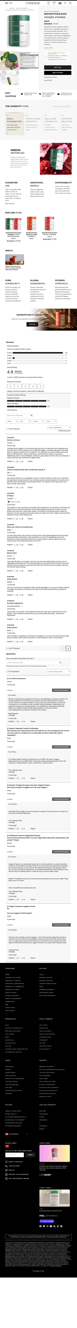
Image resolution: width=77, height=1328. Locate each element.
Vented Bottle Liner (13, 1090)
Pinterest (43, 1126)
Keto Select (10, 1010)
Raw (6, 1004)
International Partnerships (16, 1049)
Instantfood (10, 1043)
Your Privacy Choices (13, 1123)
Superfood (9, 1001)
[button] (9, 3)
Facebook (43, 1120)
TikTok (41, 1117)
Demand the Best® (46, 1066)
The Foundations (12, 1084)
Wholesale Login (46, 992)
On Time (42, 1043)
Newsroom (43, 1028)
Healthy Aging (11, 992)
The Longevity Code (47, 1081)
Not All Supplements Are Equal (52, 1069)
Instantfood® (21, 8)
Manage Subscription (48, 983)
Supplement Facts (50, 77)
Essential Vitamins (13, 980)
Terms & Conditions (13, 1111)
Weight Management (13, 998)
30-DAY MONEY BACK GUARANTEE (30, 94)
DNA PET (8, 1046)
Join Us (48, 3)
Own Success (10, 1075)
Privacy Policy (11, 1114)
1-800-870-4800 (14, 1165)
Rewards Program (46, 989)
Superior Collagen (13, 977)
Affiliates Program (47, 995)
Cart (41, 986)
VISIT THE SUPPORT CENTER (19, 1178)
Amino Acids (10, 1007)
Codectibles (10, 1072)
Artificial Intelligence (14, 1078)
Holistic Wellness (47, 1072)
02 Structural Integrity (49, 1087)
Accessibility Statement (15, 1120)
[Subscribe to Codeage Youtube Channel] (7, 1147)
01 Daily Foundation (47, 1084)
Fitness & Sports (12, 995)
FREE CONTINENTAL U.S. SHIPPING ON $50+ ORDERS (48, 95)
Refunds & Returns (12, 1031)
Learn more (48, 48)
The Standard (44, 1075)
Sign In (54, 3)
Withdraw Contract (13, 1126)
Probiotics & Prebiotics (14, 986)
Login (41, 974)
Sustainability (45, 1049)
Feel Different (45, 1031)
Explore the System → (63, 106)
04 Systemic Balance (47, 1093)
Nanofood (9, 1040)
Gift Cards (9, 1034)
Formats (8, 1093)
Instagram (43, 1114)
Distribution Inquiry (13, 1052)
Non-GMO (8, 1087)
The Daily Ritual (11, 1081)
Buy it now (58, 73)
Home (12, 8)
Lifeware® (43, 1040)
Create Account (45, 977)
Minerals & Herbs (12, 989)
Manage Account (46, 980)
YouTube (42, 1111)
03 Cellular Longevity (48, 1090)
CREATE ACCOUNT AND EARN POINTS (67, 94)
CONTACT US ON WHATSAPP (19, 1174)
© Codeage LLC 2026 (38, 1271)
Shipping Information (13, 1028)
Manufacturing (45, 1046)
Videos (8, 1069)
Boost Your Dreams (47, 1034)
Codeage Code (45, 1037)
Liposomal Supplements (14, 983)
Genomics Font (45, 1096)
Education (9, 1066)
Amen (7, 1037)
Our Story (43, 1025)
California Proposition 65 (15, 1117)
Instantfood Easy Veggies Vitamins (19, 10)
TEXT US (11, 1170)
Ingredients (48, 80)
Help (7, 1025)
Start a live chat (16, 1161)
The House (43, 1078)
